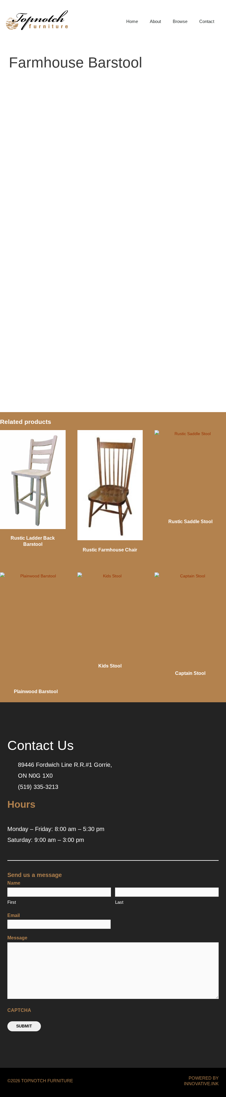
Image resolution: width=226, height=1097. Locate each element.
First (11, 902)
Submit (24, 1026)
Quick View (32, 528)
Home (132, 21)
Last (119, 902)
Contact (206, 21)
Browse (180, 21)
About (155, 21)
